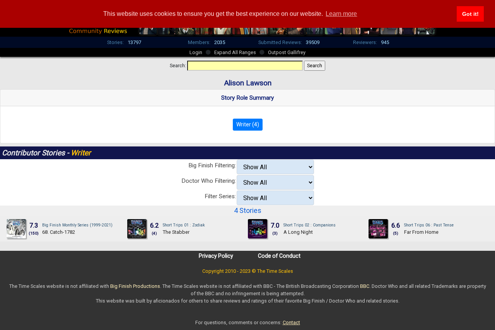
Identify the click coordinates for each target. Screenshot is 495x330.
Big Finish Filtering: (212, 165)
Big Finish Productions (135, 286)
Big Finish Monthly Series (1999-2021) (77, 225)
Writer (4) (247, 124)
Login (195, 52)
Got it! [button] (470, 14)
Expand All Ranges (235, 52)
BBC (364, 286)
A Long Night (298, 232)
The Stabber (176, 232)
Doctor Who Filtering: (208, 180)
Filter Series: (220, 196)
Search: (178, 65)
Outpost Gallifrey (287, 52)
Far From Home (421, 232)
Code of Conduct (279, 256)
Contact (291, 322)
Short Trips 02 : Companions (309, 225)
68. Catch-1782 (58, 232)
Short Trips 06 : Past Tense (429, 225)
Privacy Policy (216, 256)
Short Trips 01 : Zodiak (184, 225)
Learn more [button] (341, 13)
